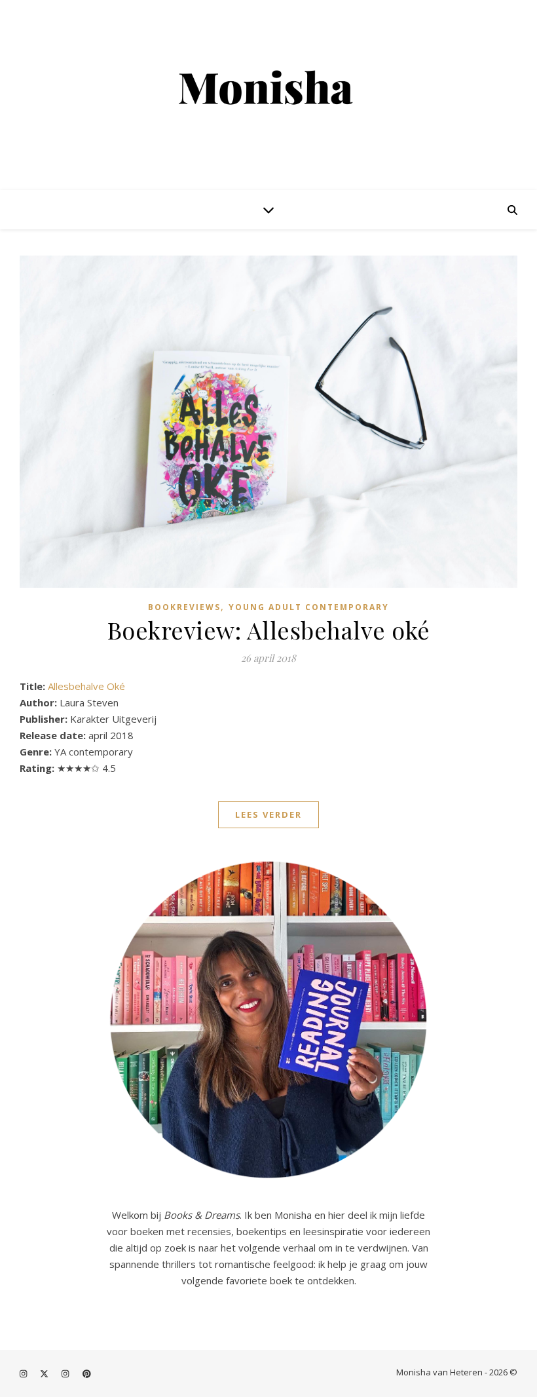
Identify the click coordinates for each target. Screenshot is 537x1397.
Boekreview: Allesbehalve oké (268, 629)
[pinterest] (87, 1373)
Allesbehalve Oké (86, 686)
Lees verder (268, 814)
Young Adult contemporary (309, 607)
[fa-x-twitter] (45, 1373)
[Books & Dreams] (268, 89)
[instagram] (24, 1373)
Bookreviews (184, 607)
